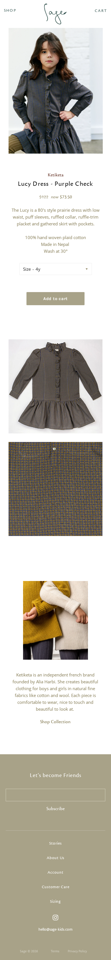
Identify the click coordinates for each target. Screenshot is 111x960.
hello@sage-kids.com (55, 929)
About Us (55, 858)
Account (55, 872)
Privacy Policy (77, 951)
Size (27, 269)
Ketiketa (55, 175)
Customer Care (55, 887)
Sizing (55, 901)
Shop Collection (55, 722)
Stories (55, 843)
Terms (55, 951)
